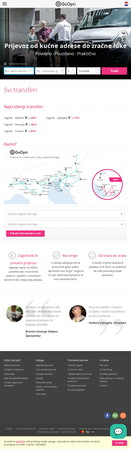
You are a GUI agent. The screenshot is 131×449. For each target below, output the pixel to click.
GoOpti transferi (44, 373)
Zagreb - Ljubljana (62, 117)
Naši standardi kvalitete (16, 378)
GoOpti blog (106, 369)
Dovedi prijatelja (76, 389)
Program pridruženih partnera (78, 380)
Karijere (104, 385)
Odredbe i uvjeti (46, 428)
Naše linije (9, 373)
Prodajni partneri (108, 373)
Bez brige (70, 255)
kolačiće (20, 441)
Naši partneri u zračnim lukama (111, 380)
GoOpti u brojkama (14, 369)
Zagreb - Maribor (20, 117)
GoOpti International (25, 428)
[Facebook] (107, 415)
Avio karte (41, 394)
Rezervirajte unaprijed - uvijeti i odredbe (57, 431)
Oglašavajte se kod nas (80, 373)
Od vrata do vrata (112, 255)
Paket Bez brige (44, 382)
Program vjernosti (77, 385)
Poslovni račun (75, 369)
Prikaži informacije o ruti (25, 233)
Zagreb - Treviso (20, 131)
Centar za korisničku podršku (46, 388)
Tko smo (104, 365)
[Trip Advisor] (115, 415)
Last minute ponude (46, 369)
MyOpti (39, 378)
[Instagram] (123, 415)
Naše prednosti (12, 365)
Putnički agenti (75, 365)
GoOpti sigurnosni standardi (13, 384)
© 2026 (8, 428)
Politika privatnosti (67, 428)
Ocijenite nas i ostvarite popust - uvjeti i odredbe (102, 428)
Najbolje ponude (44, 365)
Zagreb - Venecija (20, 124)
